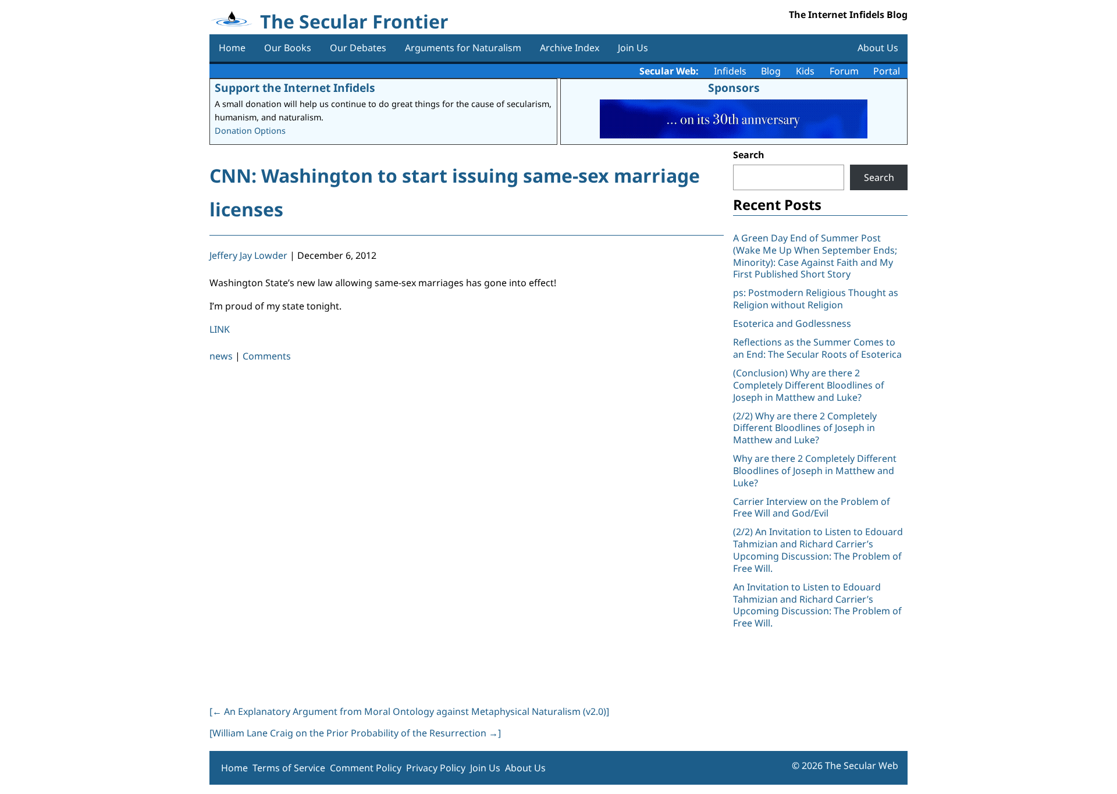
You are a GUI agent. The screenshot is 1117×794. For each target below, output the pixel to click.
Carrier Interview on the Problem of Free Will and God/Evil (811, 507)
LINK (219, 329)
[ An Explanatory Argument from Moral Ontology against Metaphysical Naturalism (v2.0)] (409, 711)
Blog (771, 71)
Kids (805, 71)
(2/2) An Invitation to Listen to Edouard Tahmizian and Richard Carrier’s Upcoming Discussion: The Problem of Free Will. (818, 549)
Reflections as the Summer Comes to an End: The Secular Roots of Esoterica (817, 348)
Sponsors (734, 87)
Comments (267, 356)
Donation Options (250, 130)
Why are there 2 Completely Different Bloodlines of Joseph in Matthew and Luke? (815, 470)
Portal (886, 71)
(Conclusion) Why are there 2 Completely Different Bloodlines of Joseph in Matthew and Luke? (808, 385)
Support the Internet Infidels (295, 87)
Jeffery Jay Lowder (248, 255)
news (221, 356)
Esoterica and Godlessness (792, 323)
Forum (844, 71)
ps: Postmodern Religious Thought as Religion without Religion (815, 298)
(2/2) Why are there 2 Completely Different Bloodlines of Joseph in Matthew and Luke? (805, 428)
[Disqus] (466, 531)
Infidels (730, 71)
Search (748, 154)
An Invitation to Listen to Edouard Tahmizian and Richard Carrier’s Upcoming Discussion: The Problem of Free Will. (817, 605)
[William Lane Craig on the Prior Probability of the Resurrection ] (355, 733)
